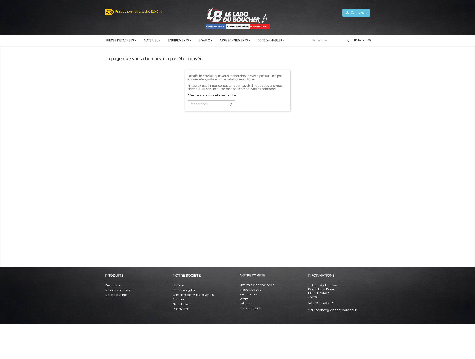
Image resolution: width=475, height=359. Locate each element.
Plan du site (180, 308)
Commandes (248, 294)
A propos (178, 299)
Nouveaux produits (117, 290)
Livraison (178, 285)
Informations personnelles (257, 285)
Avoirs (244, 299)
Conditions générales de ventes (193, 295)
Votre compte (252, 275)
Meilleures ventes (116, 295)
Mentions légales (184, 290)
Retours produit (250, 289)
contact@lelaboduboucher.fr (336, 310)
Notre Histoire (182, 304)
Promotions (113, 285)
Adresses (246, 303)
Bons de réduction (252, 308)
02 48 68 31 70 (325, 303)
